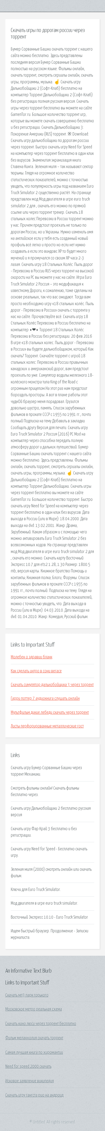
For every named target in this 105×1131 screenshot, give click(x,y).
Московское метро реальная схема (33, 1009)
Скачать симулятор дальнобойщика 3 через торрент (52, 685)
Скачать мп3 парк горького (26, 995)
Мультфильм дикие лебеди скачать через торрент (50, 712)
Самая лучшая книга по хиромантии (34, 1052)
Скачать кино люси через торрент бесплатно (40, 1024)
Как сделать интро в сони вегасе (36, 671)
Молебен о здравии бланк (31, 657)
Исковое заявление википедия (29, 1081)
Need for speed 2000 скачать (28, 1066)
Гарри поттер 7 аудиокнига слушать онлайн (45, 698)
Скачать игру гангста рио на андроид (34, 1095)
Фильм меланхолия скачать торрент (34, 1038)
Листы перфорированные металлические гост (47, 726)
